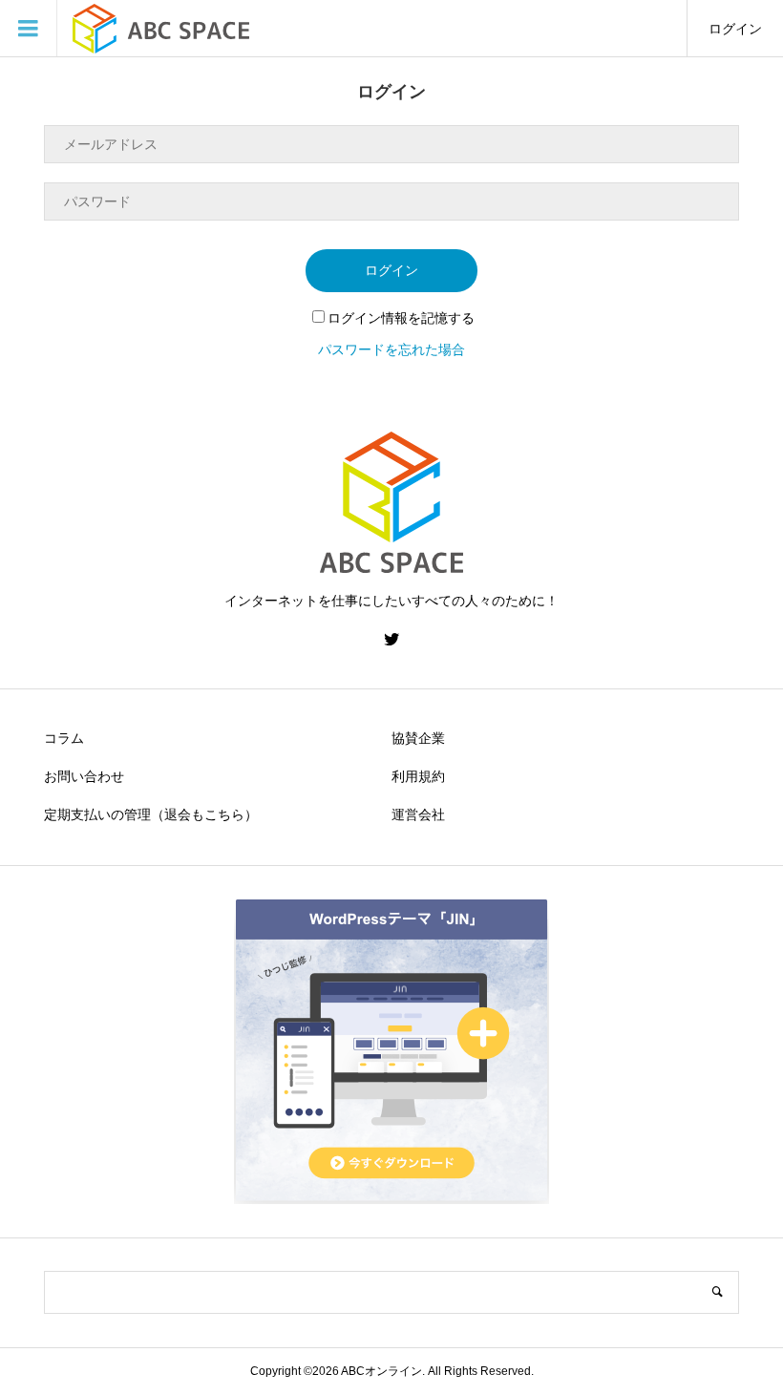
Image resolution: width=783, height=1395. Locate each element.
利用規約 (418, 776)
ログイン (735, 28)
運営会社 (418, 814)
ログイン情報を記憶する (401, 318)
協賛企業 (418, 738)
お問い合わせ (84, 776)
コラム (64, 738)
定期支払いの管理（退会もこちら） (151, 814)
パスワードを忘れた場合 (391, 349)
